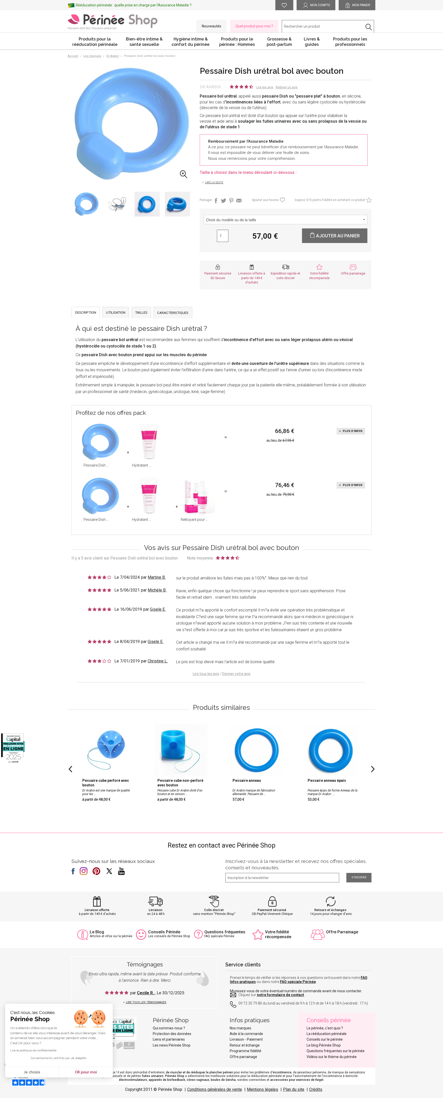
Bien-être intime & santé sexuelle (144, 42)
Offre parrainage (353, 273)
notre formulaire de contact (280, 995)
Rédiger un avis (287, 87)
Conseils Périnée (164, 932)
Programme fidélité (245, 1051)
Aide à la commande (246, 1034)
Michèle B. (157, 590)
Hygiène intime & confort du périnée (190, 42)
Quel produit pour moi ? (254, 26)
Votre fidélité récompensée (278, 934)
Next (373, 768)
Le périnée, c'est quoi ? (325, 1028)
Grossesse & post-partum (279, 42)
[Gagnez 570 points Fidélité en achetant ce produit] (368, 201)
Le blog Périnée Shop (324, 1045)
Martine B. (157, 577)
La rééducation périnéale (327, 1034)
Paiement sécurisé (272, 910)
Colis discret (214, 910)
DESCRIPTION (85, 312)
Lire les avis (264, 87)
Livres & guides (312, 42)
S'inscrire (358, 877)
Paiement (255, 1039)
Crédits (315, 1089)
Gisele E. (158, 609)
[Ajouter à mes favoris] (282, 201)
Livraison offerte (97, 910)
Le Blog (97, 932)
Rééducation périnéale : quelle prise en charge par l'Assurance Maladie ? (134, 5)
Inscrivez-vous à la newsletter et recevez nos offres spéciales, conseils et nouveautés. (296, 864)
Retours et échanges (330, 910)
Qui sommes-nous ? (169, 1028)
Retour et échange (245, 1045)
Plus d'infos (352, 431)
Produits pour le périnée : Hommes (237, 42)
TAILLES (141, 312)
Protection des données (172, 1034)
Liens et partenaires (169, 1039)
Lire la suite (214, 182)
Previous (70, 768)
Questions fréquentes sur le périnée (336, 1051)
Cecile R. (146, 992)
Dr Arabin (210, 87)
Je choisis (32, 1072)
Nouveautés (211, 26)
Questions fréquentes (224, 932)
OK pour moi (86, 1072)
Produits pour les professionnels (350, 42)
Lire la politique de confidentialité (33, 1050)
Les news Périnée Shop (171, 1045)
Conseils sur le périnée (325, 1039)
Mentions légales (262, 1089)
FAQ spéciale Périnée (298, 982)
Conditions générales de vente (214, 1089)
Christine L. (158, 661)
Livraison (155, 910)
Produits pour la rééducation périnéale (94, 42)
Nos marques (240, 1028)
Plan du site (293, 1089)
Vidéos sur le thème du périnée (332, 1057)
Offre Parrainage (342, 932)
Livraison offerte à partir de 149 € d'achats (251, 277)
